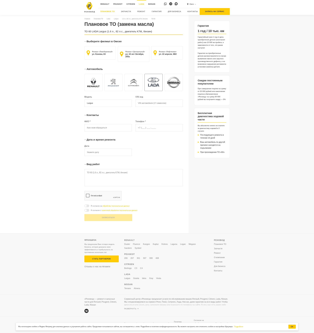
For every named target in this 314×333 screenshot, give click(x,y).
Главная (87, 19)
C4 (141, 268)
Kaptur (156, 244)
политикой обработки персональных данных (119, 210)
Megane (192, 244)
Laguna (174, 244)
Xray (151, 278)
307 (144, 258)
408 (157, 258)
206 (126, 258)
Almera (137, 288)
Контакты (192, 11)
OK (292, 327)
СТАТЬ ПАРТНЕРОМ (101, 259)
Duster (127, 244)
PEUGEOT (118, 4)
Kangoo (146, 244)
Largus (116, 19)
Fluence (136, 244)
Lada (108, 19)
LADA (141, 4)
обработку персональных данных (116, 206)
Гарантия (157, 11)
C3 (136, 268)
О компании (219, 257)
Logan (183, 244)
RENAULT (104, 4)
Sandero (128, 248)
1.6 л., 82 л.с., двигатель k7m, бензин (135, 19)
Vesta (158, 278)
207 (132, 258)
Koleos (165, 244)
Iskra (144, 278)
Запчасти (126, 11)
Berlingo (128, 268)
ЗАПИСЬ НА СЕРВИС (214, 11)
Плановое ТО (107, 11)
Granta (136, 278)
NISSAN (151, 4)
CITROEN (130, 4)
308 (151, 258)
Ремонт (141, 11)
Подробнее (238, 326)
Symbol (138, 248)
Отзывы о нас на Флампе (97, 266)
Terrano (127, 288)
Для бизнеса (174, 11)
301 (138, 258)
